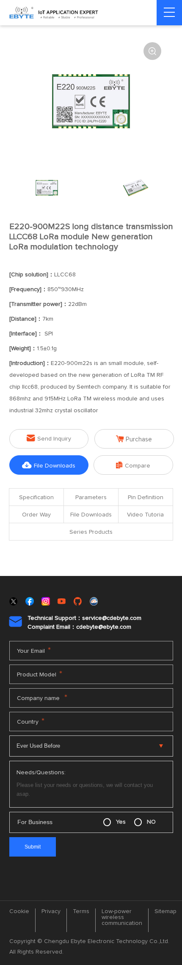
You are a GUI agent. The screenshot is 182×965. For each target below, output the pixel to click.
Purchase (134, 439)
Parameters (91, 497)
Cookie (19, 911)
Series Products (91, 532)
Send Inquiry (49, 438)
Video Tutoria (145, 515)
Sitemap (165, 911)
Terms (81, 911)
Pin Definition (145, 497)
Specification (36, 497)
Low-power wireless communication (122, 917)
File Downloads (48, 465)
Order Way (36, 515)
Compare (133, 465)
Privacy (51, 911)
